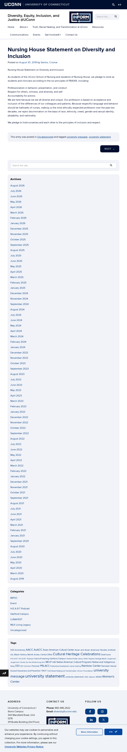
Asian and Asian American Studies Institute (95, 650)
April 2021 (15, 519)
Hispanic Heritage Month (97, 659)
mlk (54, 662)
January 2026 (17, 223)
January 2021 (17, 535)
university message (77, 136)
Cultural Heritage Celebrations (77, 654)
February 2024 (18, 341)
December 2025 (19, 228)
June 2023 (16, 385)
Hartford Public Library (74, 659)
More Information (89, 732)
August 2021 (17, 503)
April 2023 (16, 395)
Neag (12, 666)
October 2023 (18, 363)
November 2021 (18, 487)
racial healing (75, 666)
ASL (12, 655)
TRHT (44, 670)
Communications (19, 34)
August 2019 (17, 578)
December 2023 (19, 352)
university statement (100, 136)
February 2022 (18, 471)
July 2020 (15, 551)
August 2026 (17, 185)
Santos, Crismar (49, 62)
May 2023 (15, 390)
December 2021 (18, 481)
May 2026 (15, 201)
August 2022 (17, 438)
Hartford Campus (19, 614)
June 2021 (16, 514)
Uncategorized (45, 136)
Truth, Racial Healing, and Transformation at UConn (60, 27)
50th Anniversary (17, 650)
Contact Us (71, 34)
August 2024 (17, 309)
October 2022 (18, 427)
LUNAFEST (16, 619)
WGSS (99, 677)
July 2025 (15, 255)
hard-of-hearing (41, 658)
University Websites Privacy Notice (24, 746)
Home (11, 27)
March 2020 (17, 573)
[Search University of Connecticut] (113, 4)
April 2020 (16, 567)
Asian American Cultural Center (58, 649)
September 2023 (19, 368)
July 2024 (15, 315)
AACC (29, 649)
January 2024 (17, 347)
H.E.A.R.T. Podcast (26, 659)
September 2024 (19, 304)
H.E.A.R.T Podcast (20, 608)
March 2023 (16, 401)
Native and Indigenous (103, 662)
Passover (35, 666)
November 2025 (19, 234)
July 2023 (15, 379)
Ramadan (105, 666)
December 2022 (19, 417)
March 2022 (16, 465)
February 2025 (18, 282)
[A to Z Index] (119, 4)
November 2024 (19, 298)
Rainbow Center (91, 665)
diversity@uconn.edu (65, 711)
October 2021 (17, 492)
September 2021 (19, 497)
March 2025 (16, 277)
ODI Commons (25, 666)
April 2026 (16, 207)
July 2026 (15, 191)
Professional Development (59, 666)
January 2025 (17, 287)
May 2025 (15, 266)
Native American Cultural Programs (74, 662)
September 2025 (19, 244)
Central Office (46, 654)
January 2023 (17, 411)
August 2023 (17, 374)
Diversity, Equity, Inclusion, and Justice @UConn (33, 17)
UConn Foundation (85, 671)
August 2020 (17, 546)
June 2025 (16, 261)
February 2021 (18, 530)
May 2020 (15, 562)
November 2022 (19, 422)
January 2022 (17, 476)
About (23, 27)
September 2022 (19, 433)
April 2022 (16, 460)
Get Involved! (52, 34)
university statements (74, 677)
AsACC (38, 649)
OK (111, 732)
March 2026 (16, 212)
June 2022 (16, 449)
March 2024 (16, 336)
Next (110, 148)
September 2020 (19, 541)
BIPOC (14, 597)
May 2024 (15, 325)
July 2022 (15, 444)
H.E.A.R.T (14, 659)
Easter (108, 655)
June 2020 (16, 557)
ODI (17, 665)
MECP (49, 662)
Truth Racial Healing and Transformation (62, 671)
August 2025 (17, 250)
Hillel (85, 659)
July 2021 (15, 508)
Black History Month (23, 654)
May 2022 (15, 455)
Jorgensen (111, 659)
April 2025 (16, 271)
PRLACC (45, 665)
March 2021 (16, 525)
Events (36, 34)
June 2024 (16, 320)
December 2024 (19, 293)
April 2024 (16, 331)
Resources (98, 27)
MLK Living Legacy (20, 624)
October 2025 (18, 239)
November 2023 (19, 357)
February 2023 (18, 406)
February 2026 (18, 217)
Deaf (103, 654)
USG (86, 677)
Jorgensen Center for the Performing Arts (27, 662)
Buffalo (37, 655)
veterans (92, 677)
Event (13, 603)
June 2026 (16, 196)
